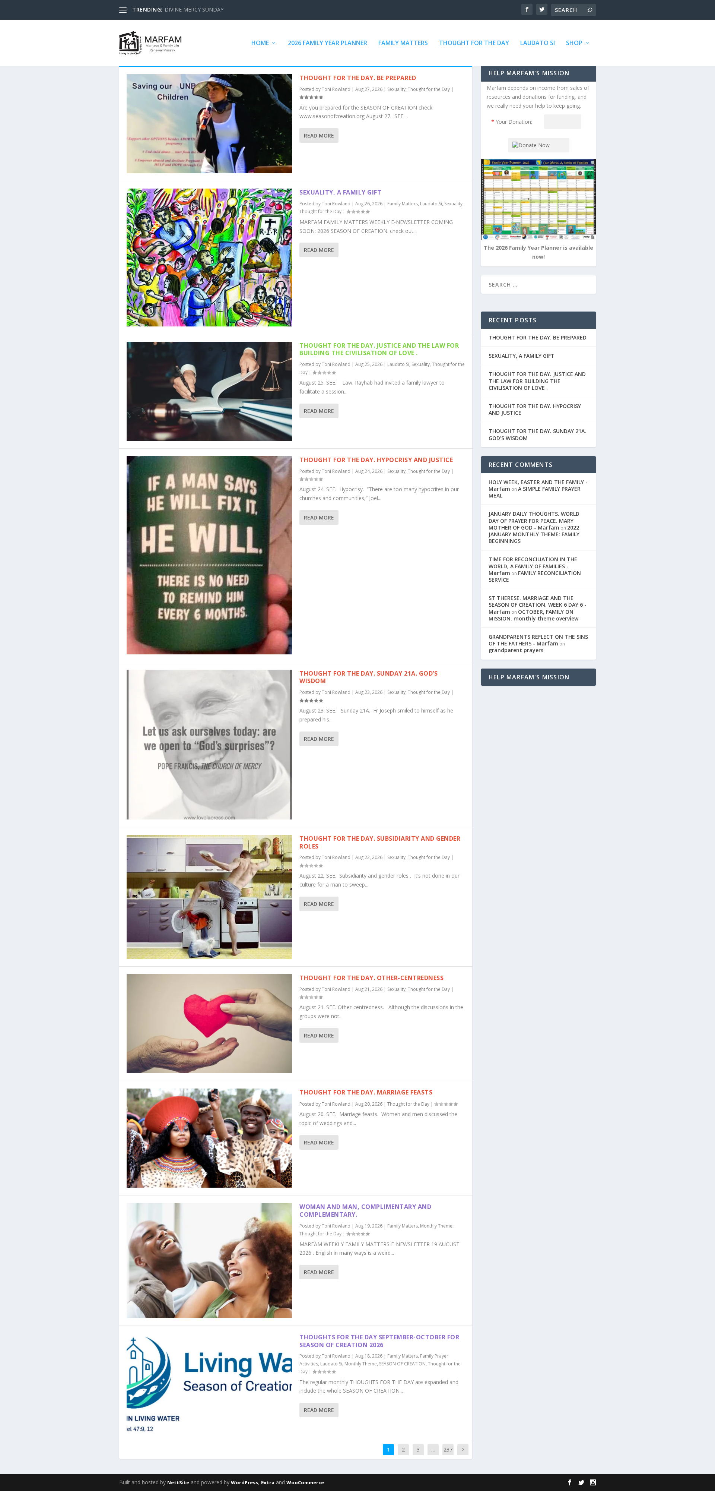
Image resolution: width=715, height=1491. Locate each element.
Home (260, 43)
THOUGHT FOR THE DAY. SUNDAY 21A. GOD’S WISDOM (368, 677)
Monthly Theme (436, 1226)
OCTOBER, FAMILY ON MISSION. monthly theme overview (533, 615)
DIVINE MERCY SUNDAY (194, 9)
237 (448, 1449)
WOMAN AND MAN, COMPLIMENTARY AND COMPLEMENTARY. (365, 1211)
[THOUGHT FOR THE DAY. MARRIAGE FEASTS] (209, 1138)
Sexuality (396, 89)
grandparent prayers (516, 650)
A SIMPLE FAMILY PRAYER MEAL (535, 492)
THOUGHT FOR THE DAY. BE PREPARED (357, 78)
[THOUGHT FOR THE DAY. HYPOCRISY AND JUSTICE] (209, 555)
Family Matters (403, 43)
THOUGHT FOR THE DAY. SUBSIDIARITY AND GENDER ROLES (379, 842)
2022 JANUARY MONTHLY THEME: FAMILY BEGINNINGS (534, 534)
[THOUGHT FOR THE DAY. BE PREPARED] (209, 123)
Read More (319, 135)
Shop (574, 43)
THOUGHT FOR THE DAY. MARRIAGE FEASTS (365, 1092)
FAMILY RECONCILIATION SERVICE (535, 576)
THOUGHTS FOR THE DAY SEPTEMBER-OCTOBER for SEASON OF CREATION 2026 (379, 1341)
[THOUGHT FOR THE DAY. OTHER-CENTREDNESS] (209, 1023)
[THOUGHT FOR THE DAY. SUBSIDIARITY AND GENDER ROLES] (209, 897)
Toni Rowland (336, 89)
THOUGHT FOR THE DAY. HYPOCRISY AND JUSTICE (376, 460)
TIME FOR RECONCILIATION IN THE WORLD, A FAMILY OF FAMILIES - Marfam (533, 566)
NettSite (178, 1482)
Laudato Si (537, 43)
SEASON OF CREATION (402, 1364)
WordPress (244, 1482)
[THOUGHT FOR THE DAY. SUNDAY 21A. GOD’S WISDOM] (209, 744)
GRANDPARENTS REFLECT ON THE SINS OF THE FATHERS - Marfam (538, 640)
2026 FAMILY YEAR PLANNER (327, 43)
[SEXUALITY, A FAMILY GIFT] (209, 257)
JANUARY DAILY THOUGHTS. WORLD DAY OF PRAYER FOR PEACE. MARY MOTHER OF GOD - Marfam (534, 520)
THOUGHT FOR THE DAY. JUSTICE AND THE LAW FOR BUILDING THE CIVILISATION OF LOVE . (379, 349)
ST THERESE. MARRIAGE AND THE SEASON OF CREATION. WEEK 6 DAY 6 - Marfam (538, 604)
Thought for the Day (474, 43)
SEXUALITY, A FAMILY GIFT (340, 192)
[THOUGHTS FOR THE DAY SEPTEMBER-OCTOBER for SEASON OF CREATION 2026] (209, 1382)
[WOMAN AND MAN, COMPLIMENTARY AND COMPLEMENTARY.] (209, 1260)
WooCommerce (305, 1482)
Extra (267, 1482)
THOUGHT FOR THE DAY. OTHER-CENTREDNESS (371, 978)
